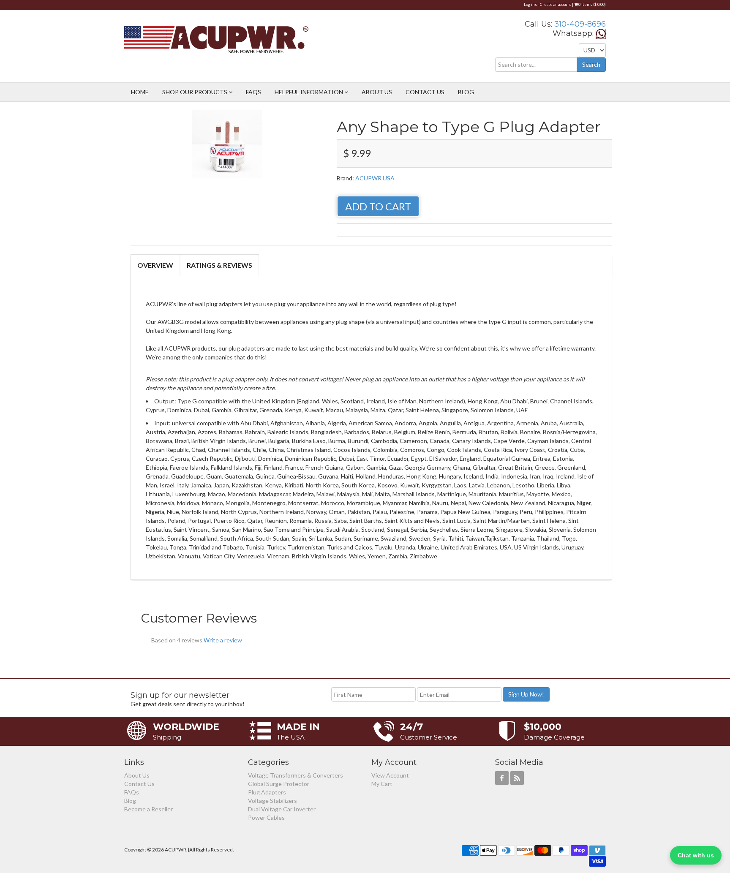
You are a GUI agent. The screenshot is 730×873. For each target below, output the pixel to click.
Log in (529, 4)
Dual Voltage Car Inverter (282, 809)
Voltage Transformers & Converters (295, 775)
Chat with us (696, 855)
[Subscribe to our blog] (517, 778)
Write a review (223, 640)
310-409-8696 (580, 24)
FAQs (253, 91)
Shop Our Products (195, 91)
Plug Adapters (267, 792)
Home (140, 91)
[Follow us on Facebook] (502, 778)
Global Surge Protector (278, 783)
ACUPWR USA (375, 178)
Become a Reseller (148, 809)
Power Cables (266, 817)
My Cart (381, 783)
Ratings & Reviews (219, 265)
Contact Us (425, 91)
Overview (155, 265)
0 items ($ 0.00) (591, 4)
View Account (390, 775)
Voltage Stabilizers (272, 800)
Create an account (555, 4)
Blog (466, 91)
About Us (377, 91)
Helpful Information (309, 91)
